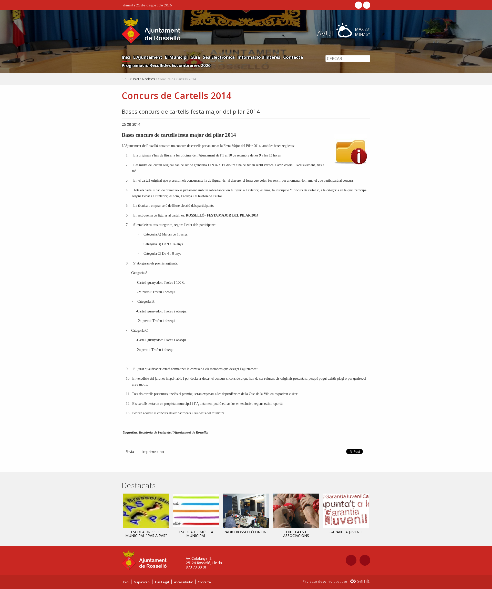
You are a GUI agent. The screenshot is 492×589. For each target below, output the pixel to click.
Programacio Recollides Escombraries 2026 (166, 65)
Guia (195, 57)
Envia (130, 451)
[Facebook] (358, 5)
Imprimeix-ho (153, 451)
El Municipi (176, 57)
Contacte (204, 582)
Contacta (293, 57)
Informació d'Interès (259, 57)
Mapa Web (142, 582)
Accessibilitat (183, 582)
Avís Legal (162, 582)
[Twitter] (366, 5)
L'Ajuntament (147, 57)
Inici (126, 57)
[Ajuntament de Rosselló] (151, 31)
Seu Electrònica (219, 57)
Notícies (148, 79)
